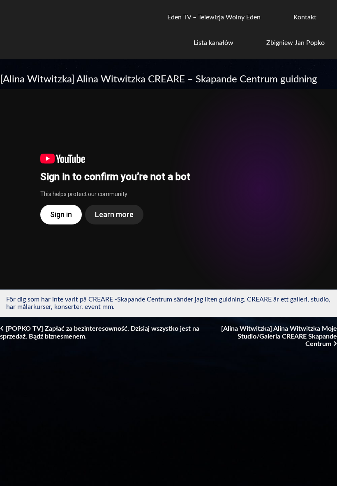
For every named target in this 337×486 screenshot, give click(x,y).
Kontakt (304, 17)
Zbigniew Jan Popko (295, 43)
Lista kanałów (213, 43)
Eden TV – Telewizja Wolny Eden (214, 17)
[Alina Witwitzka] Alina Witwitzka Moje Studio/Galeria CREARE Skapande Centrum (279, 336)
